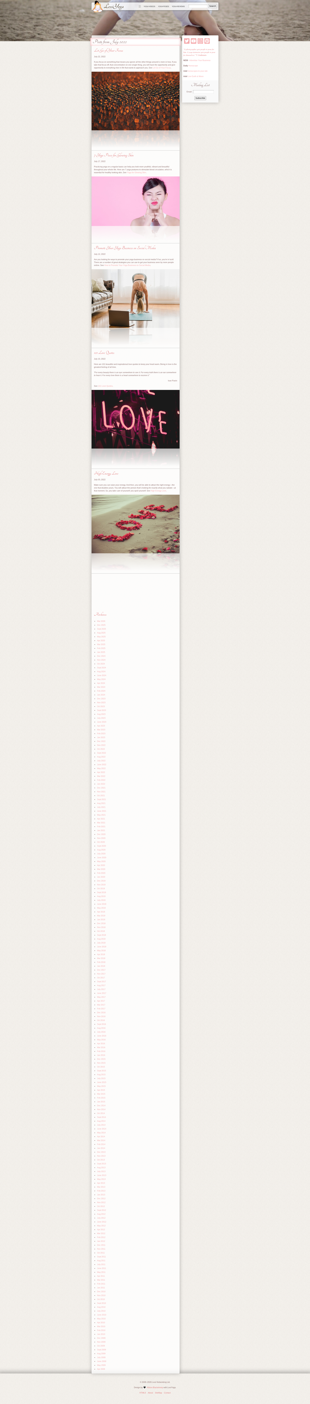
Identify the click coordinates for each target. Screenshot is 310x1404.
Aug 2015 (101, 1075)
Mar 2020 (101, 869)
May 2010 (101, 1319)
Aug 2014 (101, 1121)
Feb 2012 (101, 1237)
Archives (100, 614)
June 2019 (101, 904)
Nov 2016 (101, 1016)
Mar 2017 (101, 1005)
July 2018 (101, 943)
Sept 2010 (101, 1303)
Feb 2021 (101, 827)
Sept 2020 (101, 846)
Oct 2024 (101, 664)
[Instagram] (200, 41)
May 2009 (101, 1365)
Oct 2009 (101, 1346)
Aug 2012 (101, 1214)
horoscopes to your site (197, 71)
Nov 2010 (101, 1295)
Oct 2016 (101, 1020)
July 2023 (101, 718)
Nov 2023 (101, 703)
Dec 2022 (101, 741)
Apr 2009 (101, 1369)
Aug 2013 (101, 1168)
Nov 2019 (101, 885)
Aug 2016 (101, 1028)
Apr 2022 (101, 772)
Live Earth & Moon (195, 76)
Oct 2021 (101, 796)
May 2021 (101, 815)
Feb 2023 (101, 734)
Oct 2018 (101, 931)
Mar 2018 (101, 958)
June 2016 (101, 1036)
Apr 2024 (101, 683)
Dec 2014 (101, 1106)
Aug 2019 (101, 896)
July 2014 (101, 1125)
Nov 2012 (101, 1202)
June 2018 (101, 947)
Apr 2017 (101, 1001)
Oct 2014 (101, 1113)
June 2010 (101, 1315)
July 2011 (101, 1264)
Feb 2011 (101, 1284)
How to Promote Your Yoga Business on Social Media (127, 265)
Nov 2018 (101, 927)
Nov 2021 (101, 792)
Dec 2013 (101, 1152)
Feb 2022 (101, 780)
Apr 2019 (101, 912)
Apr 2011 (101, 1276)
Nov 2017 (101, 974)
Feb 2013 (101, 1191)
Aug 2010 (101, 1307)
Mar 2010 (101, 1326)
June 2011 (101, 1268)
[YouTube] (193, 41)
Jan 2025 (101, 652)
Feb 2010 (101, 1330)
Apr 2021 (101, 819)
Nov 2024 (101, 660)
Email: (189, 92)
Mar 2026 (101, 621)
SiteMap (158, 1393)
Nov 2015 (101, 1063)
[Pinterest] (207, 41)
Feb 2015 (101, 1098)
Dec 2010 (101, 1292)
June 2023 (101, 722)
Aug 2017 (101, 985)
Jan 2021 (101, 830)
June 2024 (101, 675)
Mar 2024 (101, 687)
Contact (167, 1393)
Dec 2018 (101, 923)
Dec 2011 (101, 1245)
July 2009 (101, 1357)
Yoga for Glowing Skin (136, 172)
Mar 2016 (101, 1047)
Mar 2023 (101, 730)
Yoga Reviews (178, 6)
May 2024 (101, 679)
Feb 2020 (101, 873)
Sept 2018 (101, 935)
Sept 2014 (101, 1117)
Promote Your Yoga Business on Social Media (125, 248)
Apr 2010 (101, 1323)
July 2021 (101, 807)
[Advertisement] (136, 593)
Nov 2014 (101, 1109)
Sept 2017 (101, 982)
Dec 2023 (101, 699)
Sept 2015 (101, 1071)
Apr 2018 (101, 954)
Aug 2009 (101, 1354)
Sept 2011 (101, 1257)
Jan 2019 (101, 920)
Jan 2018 (101, 966)
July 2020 (101, 854)
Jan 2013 (101, 1195)
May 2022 (101, 768)
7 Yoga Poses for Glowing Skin (114, 155)
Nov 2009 (101, 1342)
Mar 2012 (101, 1233)
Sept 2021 (101, 799)
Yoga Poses (163, 6)
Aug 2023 (101, 714)
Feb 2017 (101, 1009)
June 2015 (101, 1082)
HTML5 (143, 1393)
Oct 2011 (101, 1253)
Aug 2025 (101, 633)
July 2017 (101, 989)
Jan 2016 (101, 1055)
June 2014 (101, 1129)
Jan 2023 (101, 737)
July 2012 (101, 1218)
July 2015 (101, 1078)
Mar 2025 (101, 644)
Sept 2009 (101, 1350)
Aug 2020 (101, 850)
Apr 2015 (101, 1090)
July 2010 (101, 1311)
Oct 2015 (101, 1067)
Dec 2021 (101, 788)
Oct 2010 (101, 1299)
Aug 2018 (101, 939)
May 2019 (101, 908)
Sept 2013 (101, 1164)
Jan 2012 (101, 1241)
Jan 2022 (101, 784)
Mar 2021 (101, 823)
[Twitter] (187, 41)
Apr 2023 (101, 726)
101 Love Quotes (104, 352)
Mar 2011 (101, 1280)
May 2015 (101, 1086)
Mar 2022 (101, 776)
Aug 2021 (101, 803)
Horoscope (193, 66)
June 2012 (101, 1222)
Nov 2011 (101, 1249)
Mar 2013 (101, 1187)
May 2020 (101, 861)
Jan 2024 (101, 695)
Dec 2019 (101, 881)
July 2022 (101, 761)
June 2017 (101, 993)
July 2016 (101, 1032)
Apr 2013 (101, 1183)
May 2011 (101, 1272)
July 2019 (101, 900)
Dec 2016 (101, 1013)
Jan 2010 (101, 1334)
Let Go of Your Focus (108, 50)
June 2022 (101, 765)
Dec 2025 (101, 625)
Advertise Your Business (199, 60)
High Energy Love (106, 473)
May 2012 (101, 1226)
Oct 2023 (101, 706)
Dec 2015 (101, 1059)
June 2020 (101, 858)
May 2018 (101, 951)
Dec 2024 (101, 656)
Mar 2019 (101, 916)
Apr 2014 (101, 1137)
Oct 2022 (101, 749)
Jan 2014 (101, 1148)
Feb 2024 (101, 691)
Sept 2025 (101, 629)
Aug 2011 (101, 1261)
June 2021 (101, 811)
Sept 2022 (101, 753)
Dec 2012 (101, 1199)
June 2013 (101, 1175)
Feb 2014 (101, 1144)
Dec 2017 (101, 970)
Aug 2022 (101, 757)
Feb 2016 (101, 1051)
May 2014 (101, 1133)
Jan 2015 (101, 1102)
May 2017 (101, 997)
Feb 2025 (101, 648)
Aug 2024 (101, 672)
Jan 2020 (101, 877)
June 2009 (101, 1361)
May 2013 (101, 1179)
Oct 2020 (101, 842)
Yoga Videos (149, 6)
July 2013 (101, 1171)
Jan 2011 (101, 1288)
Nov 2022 (101, 745)
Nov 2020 (101, 838)
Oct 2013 (101, 1160)
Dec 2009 (101, 1338)
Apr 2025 (101, 641)
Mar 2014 (101, 1140)
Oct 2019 (101, 889)
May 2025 (101, 637)
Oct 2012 (101, 1206)
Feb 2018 (101, 962)
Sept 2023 (101, 710)
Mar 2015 (101, 1094)
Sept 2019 (101, 892)
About (150, 1393)
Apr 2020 (101, 865)
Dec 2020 (101, 834)
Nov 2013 (101, 1156)
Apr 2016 (101, 1044)
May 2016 (101, 1040)
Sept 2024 (101, 668)
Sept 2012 (101, 1210)
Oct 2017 (101, 978)
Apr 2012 (101, 1230)
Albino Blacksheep (155, 1387)
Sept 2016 (101, 1024)
